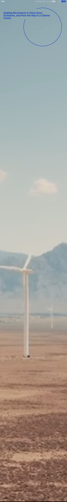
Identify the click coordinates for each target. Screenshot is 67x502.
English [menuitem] (60, 1)
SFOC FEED (53, 1)
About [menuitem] (37, 1)
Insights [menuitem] (43, 1)
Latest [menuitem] (47, 1)
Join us (50, 1)
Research (40, 1)
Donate (64, 1)
